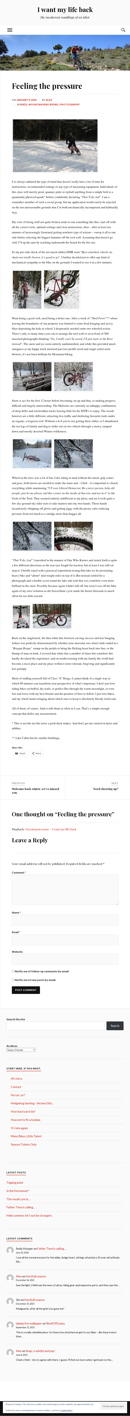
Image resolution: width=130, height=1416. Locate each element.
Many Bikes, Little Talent (26, 1136)
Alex (49, 100)
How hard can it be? (23, 1111)
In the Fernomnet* (17, 1191)
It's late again (19, 1128)
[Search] (120, 30)
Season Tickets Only (24, 1144)
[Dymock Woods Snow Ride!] (27, 308)
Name (16, 912)
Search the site (15, 1019)
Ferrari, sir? (18, 1095)
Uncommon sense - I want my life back (50, 829)
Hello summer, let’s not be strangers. (29, 1215)
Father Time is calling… (20, 1207)
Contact (16, 1087)
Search (115, 1026)
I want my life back (65, 9)
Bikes (24, 104)
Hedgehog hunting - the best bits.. (32, 1103)
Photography (70, 104)
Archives (11, 1045)
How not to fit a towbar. (26, 1120)
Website (17, 951)
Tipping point (14, 1182)
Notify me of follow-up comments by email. (42, 971)
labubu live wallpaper (29, 1323)
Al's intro (16, 1078)
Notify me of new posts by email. (35, 979)
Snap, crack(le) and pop (40, 1351)
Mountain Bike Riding (44, 104)
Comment (19, 872)
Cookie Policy (66, 1410)
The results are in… (18, 1199)
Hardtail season (36, 1276)
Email (16, 932)
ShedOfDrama (55, 1323)
